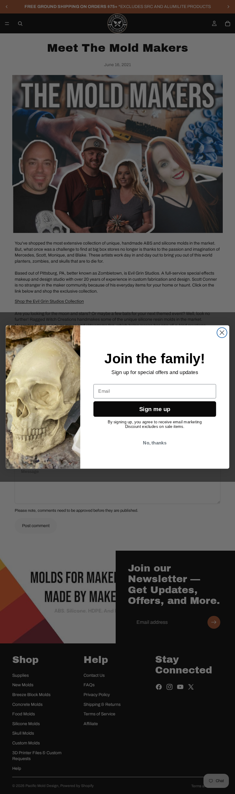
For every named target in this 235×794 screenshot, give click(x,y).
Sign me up (154, 409)
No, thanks (154, 442)
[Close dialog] (222, 333)
